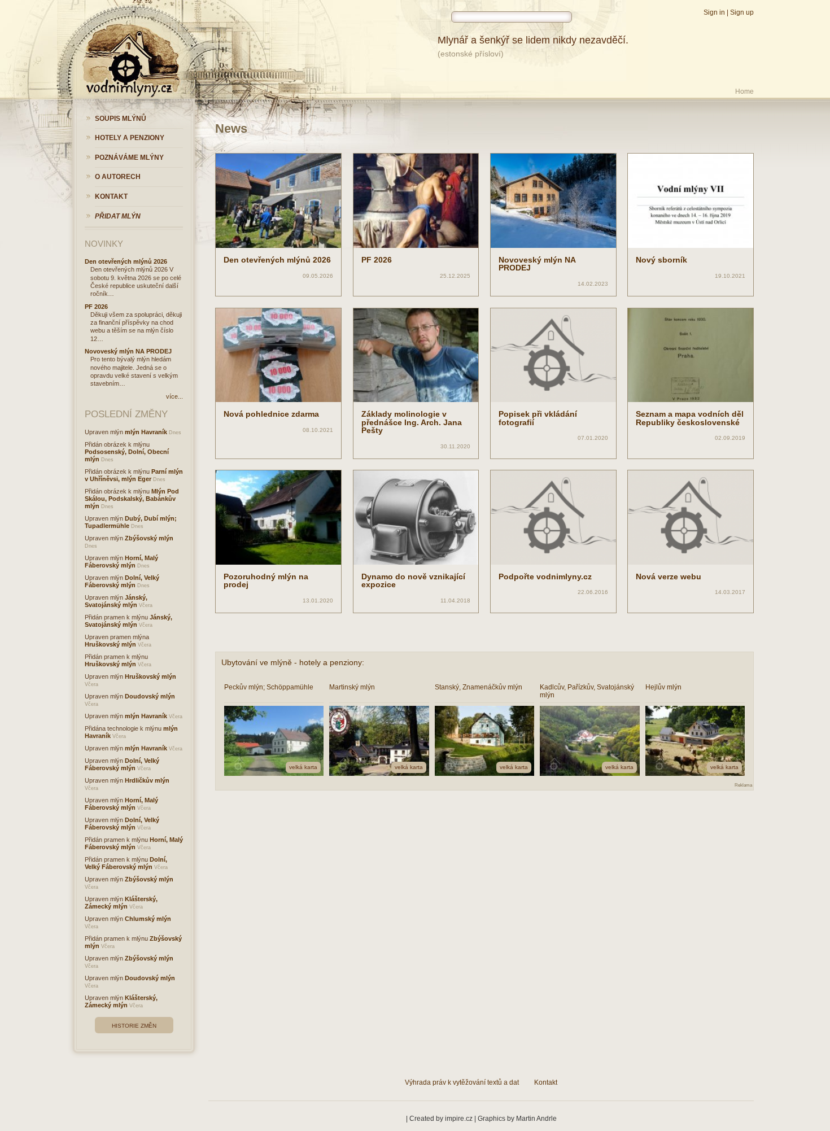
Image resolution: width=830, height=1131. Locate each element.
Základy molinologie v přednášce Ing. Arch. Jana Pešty (411, 422)
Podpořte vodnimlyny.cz (545, 576)
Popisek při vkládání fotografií (538, 417)
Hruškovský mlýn (110, 644)
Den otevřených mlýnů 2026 (277, 259)
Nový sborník (661, 259)
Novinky (104, 243)
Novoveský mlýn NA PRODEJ (537, 263)
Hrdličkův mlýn (147, 780)
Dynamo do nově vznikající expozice (413, 580)
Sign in (714, 12)
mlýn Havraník (146, 432)
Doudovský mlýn (150, 696)
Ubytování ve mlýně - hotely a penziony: (292, 662)
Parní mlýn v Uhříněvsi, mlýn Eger (134, 475)
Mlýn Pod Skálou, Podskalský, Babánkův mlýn (132, 498)
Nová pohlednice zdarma (271, 413)
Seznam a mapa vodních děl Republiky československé (690, 417)
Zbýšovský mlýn (149, 538)
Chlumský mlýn (148, 918)
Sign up (742, 12)
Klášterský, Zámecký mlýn (121, 903)
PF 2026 (376, 259)
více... (174, 396)
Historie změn (134, 1026)
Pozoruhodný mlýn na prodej (266, 580)
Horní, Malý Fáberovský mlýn (121, 561)
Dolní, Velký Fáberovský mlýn (122, 581)
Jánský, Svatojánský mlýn (116, 601)
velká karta (303, 767)
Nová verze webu (668, 576)
